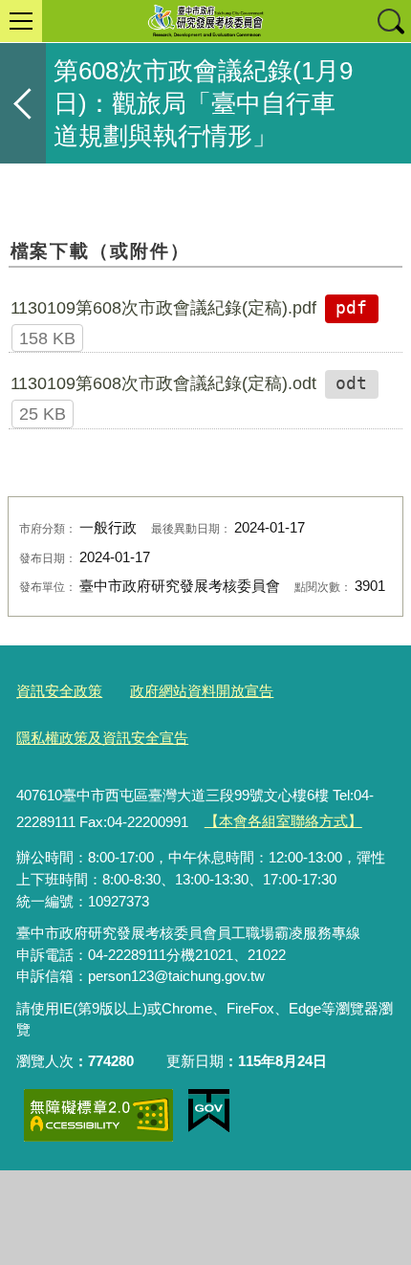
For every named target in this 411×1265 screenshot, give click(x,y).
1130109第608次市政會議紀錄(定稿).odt (163, 383)
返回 (23, 103)
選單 (21, 21)
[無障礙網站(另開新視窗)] (98, 1115)
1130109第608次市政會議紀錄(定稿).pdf (163, 307)
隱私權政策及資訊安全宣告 (102, 738)
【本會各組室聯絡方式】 (283, 821)
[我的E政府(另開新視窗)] (208, 1111)
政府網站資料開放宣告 (201, 691)
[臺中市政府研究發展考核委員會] (205, 21)
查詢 (390, 21)
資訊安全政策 (59, 691)
